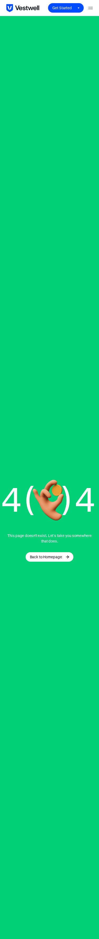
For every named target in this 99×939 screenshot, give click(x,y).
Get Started (62, 8)
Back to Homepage (46, 557)
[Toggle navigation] (90, 8)
